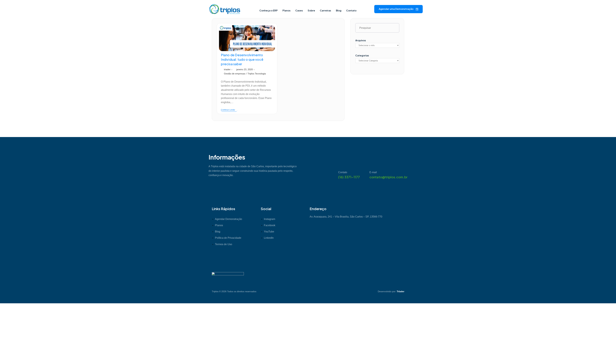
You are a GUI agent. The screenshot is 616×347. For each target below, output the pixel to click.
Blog (338, 10)
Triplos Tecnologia (257, 73)
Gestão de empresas (234, 73)
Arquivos (360, 40)
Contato (351, 10)
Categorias (362, 55)
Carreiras (325, 10)
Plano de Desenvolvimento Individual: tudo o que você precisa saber (242, 59)
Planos (286, 10)
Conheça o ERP (268, 10)
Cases (299, 10)
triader (227, 69)
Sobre (311, 10)
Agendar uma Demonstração (396, 8)
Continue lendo (229, 110)
